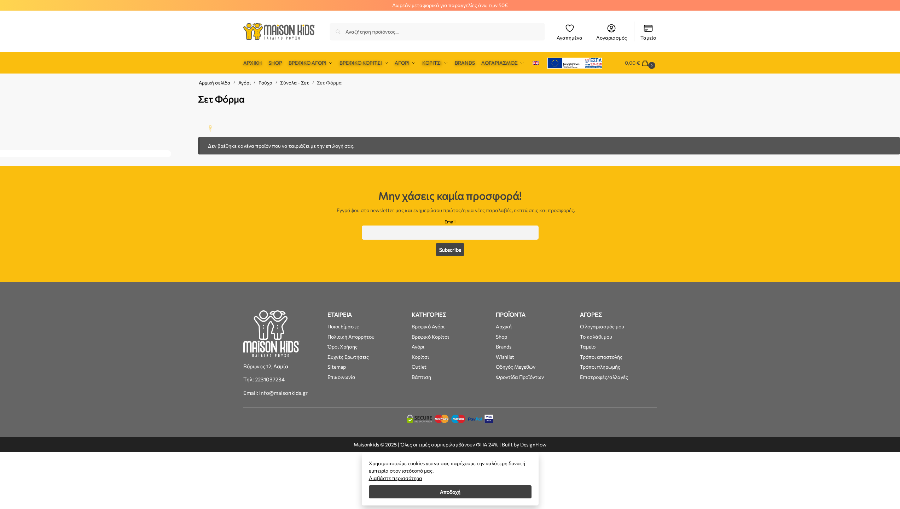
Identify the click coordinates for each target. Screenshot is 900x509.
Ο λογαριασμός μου (602, 326)
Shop (501, 337)
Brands (503, 347)
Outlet (419, 367)
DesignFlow (533, 444)
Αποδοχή (450, 492)
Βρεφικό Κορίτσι (430, 337)
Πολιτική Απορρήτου (350, 337)
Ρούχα (265, 83)
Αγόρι (244, 83)
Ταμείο (648, 38)
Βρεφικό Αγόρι (428, 326)
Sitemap (336, 367)
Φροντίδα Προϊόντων (520, 377)
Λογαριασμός (611, 38)
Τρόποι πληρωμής (600, 367)
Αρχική (504, 326)
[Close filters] (173, 95)
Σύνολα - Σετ (294, 83)
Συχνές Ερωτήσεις (348, 357)
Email (450, 221)
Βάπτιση (421, 377)
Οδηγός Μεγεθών (515, 367)
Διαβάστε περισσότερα (395, 478)
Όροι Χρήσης (342, 347)
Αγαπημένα (569, 38)
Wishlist (505, 357)
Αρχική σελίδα (214, 83)
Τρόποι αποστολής (601, 357)
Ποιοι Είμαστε (343, 326)
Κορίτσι (420, 357)
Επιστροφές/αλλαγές (604, 377)
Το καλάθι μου (596, 337)
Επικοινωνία (341, 377)
